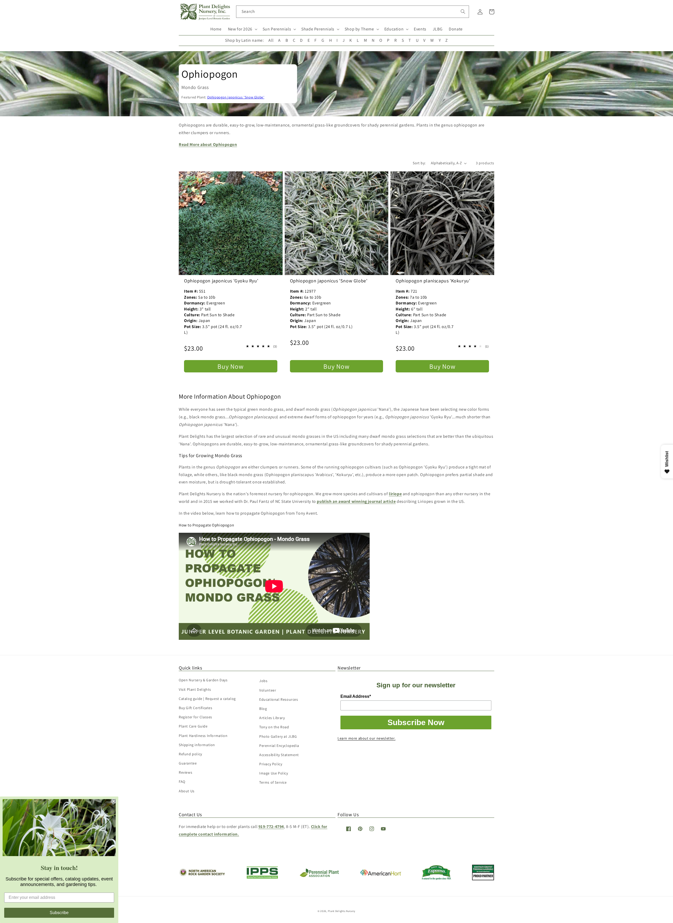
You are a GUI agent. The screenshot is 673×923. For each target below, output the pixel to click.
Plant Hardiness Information (203, 735)
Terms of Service (273, 782)
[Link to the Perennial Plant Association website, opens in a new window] (319, 876)
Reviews (185, 772)
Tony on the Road (274, 727)
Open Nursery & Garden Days (203, 680)
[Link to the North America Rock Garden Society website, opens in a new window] (202, 875)
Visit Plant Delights (195, 689)
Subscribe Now (416, 722)
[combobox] (352, 12)
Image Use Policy (273, 773)
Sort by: (419, 163)
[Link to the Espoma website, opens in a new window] (436, 878)
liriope (395, 494)
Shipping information (197, 744)
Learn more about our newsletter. (366, 738)
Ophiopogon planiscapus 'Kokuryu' (433, 281)
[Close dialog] (113, 801)
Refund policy (190, 754)
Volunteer (267, 690)
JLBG (437, 29)
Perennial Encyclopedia (279, 745)
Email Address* (355, 696)
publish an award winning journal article (356, 501)
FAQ (182, 781)
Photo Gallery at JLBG (278, 736)
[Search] (463, 11)
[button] (242, 29)
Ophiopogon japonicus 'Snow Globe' (235, 97)
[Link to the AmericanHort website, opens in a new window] (380, 874)
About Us (187, 791)
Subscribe (59, 912)
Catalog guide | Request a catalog (207, 698)
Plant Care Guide (193, 726)
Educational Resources (278, 699)
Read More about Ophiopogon (208, 144)
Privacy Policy (270, 764)
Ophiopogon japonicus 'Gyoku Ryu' (221, 281)
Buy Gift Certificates (195, 707)
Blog (263, 708)
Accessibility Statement (279, 754)
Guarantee (188, 763)
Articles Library (272, 717)
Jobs (263, 680)
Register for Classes (195, 717)
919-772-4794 (271, 826)
